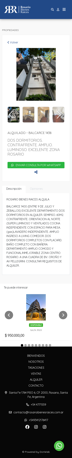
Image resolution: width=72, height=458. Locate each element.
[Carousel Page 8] (46, 345)
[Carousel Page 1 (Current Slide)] (22, 345)
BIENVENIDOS (36, 355)
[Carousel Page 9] (50, 345)
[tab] (14, 189)
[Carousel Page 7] (43, 345)
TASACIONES (36, 367)
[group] (36, 74)
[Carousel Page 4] (32, 345)
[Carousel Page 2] (25, 345)
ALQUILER (36, 379)
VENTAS (36, 373)
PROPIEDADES (10, 30)
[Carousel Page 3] (29, 345)
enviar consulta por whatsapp (37, 165)
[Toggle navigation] (64, 9)
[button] (60, 114)
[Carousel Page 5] (36, 345)
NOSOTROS (36, 361)
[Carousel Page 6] (39, 345)
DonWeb (45, 451)
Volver (13, 42)
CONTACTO (36, 385)
